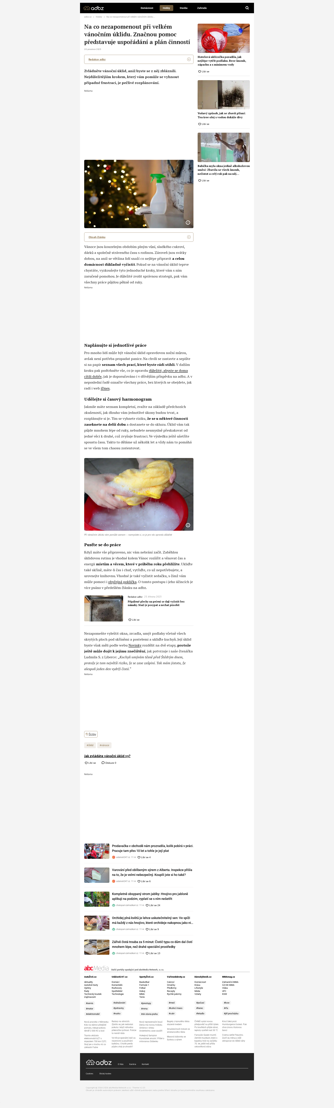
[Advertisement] (139, 118)
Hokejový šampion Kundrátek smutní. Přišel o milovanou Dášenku (151, 1038)
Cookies (89, 1073)
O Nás (121, 1064)
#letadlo (200, 1013)
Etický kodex (105, 1073)
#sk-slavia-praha (149, 1014)
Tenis (142, 997)
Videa (225, 988)
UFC (224, 991)
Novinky (135, 645)
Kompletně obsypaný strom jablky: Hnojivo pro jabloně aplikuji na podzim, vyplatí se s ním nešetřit (150, 896)
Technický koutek (93, 994)
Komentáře (117, 985)
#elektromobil (93, 1014)
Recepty (171, 991)
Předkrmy (171, 988)
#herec (199, 1008)
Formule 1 (144, 985)
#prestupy (146, 1003)
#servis (89, 1003)
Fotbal (142, 988)
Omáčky (171, 985)
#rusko (116, 1013)
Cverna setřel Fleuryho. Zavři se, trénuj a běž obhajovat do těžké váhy (233, 1038)
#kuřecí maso (175, 1008)
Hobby (166, 8)
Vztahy (197, 994)
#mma (144, 1008)
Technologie (118, 994)
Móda (197, 991)
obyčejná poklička (122, 581)
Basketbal (144, 982)
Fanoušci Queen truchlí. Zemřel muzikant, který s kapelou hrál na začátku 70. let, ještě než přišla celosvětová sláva (205, 1041)
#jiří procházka (231, 1013)
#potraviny (118, 1008)
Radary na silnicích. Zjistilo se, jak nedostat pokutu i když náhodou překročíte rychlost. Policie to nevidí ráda (124, 1027)
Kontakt (145, 1064)
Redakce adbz (97, 59)
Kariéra (132, 1064)
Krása (197, 985)
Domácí (115, 982)
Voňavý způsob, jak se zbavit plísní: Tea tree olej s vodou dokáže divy (222, 115)
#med (171, 1002)
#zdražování (119, 1002)
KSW (224, 994)
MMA (142, 994)
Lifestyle (198, 988)
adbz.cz (88, 17)
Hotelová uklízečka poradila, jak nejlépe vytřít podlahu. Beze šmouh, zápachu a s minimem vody (222, 61)
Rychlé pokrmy (174, 994)
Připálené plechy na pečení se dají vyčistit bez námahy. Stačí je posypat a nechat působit (156, 603)
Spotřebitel (117, 991)
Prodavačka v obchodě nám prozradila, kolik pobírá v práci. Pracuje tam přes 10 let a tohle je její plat (152, 848)
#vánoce (104, 745)
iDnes (105, 388)
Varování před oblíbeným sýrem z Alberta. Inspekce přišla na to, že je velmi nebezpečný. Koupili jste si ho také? (152, 872)
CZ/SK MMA (228, 985)
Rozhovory (117, 988)
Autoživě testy (91, 985)
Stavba (184, 8)
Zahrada (202, 8)
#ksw (226, 1002)
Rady (86, 991)
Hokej (142, 991)
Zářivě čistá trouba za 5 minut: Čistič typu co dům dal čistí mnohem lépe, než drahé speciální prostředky (152, 944)
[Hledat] (247, 8)
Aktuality (88, 982)
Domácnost (147, 8)
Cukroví (170, 982)
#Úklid (90, 745)
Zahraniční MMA (230, 982)
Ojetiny (87, 988)
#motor (89, 1008)
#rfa (226, 1008)
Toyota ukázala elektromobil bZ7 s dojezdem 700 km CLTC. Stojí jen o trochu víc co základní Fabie (95, 1041)
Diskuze (110, 762)
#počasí (200, 1002)
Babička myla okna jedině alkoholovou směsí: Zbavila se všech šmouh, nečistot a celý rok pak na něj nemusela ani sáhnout (224, 170)
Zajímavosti (90, 997)
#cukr (171, 1013)
